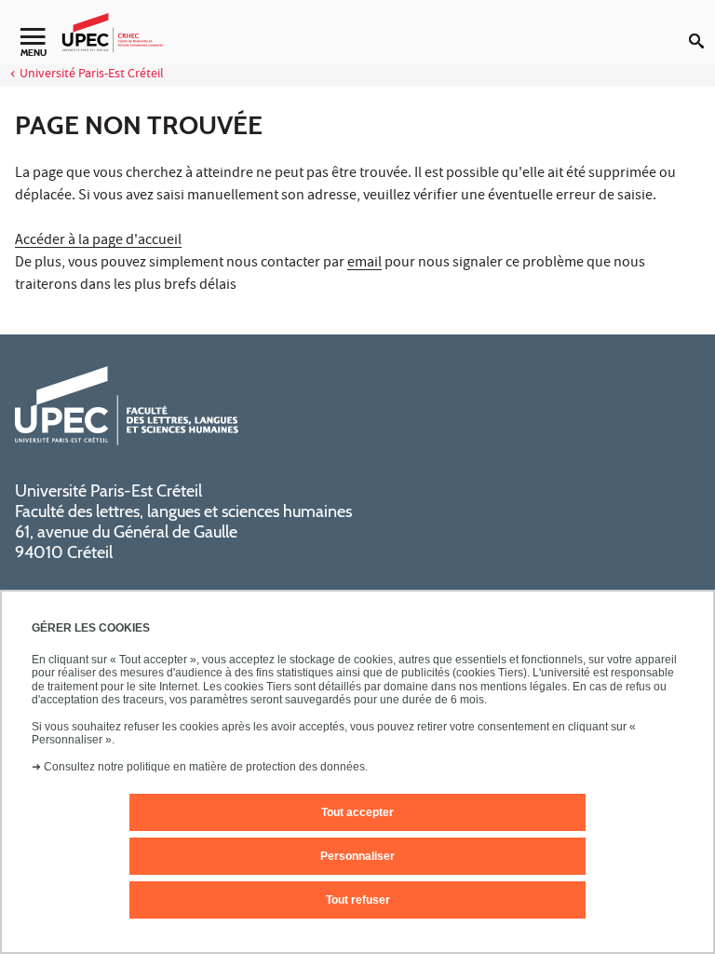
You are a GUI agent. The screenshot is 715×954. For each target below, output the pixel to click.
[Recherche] (702, 26)
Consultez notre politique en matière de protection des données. (206, 766)
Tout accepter (357, 812)
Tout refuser (358, 899)
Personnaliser (357, 856)
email (364, 263)
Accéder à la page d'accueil (98, 241)
